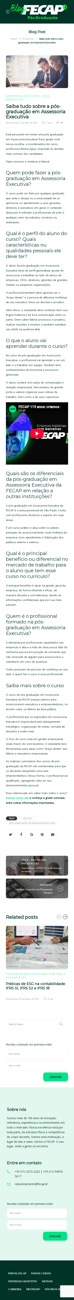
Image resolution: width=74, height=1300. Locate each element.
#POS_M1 (27, 818)
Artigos (46, 885)
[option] (37, 962)
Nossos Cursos (41, 1273)
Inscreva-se (53, 1289)
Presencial (28, 38)
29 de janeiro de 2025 (29, 999)
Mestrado (38, 860)
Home (13, 38)
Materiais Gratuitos (22, 1281)
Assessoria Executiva (23, 96)
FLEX (46, 96)
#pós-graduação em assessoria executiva (32, 823)
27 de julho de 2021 (28, 122)
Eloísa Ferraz (12, 122)
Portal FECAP (17, 1273)
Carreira (15, 1289)
